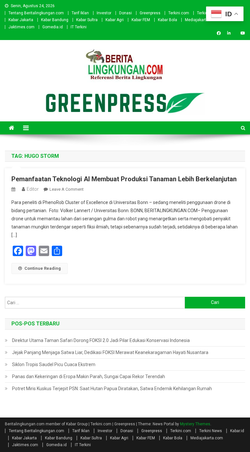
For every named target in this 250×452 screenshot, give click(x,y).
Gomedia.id (52, 27)
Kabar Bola (167, 20)
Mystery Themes (195, 424)
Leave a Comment (66, 189)
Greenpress (150, 13)
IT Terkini (79, 27)
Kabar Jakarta (20, 20)
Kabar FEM (141, 20)
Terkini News (210, 431)
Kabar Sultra (87, 20)
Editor (33, 189)
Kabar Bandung (54, 20)
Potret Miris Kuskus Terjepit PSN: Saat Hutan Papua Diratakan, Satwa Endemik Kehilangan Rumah (112, 388)
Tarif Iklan (80, 13)
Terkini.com (178, 13)
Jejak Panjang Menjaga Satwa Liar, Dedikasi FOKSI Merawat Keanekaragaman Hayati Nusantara (110, 352)
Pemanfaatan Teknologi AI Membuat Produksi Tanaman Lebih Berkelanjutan (124, 179)
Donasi (125, 13)
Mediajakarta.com (201, 20)
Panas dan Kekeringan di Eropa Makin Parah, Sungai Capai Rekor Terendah (88, 376)
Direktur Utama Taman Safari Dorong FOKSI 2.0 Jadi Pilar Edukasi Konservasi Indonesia (101, 340)
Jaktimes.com (21, 27)
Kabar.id (237, 431)
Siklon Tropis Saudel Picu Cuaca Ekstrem (53, 364)
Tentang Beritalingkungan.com (36, 13)
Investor (104, 13)
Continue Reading (42, 268)
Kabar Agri (114, 20)
